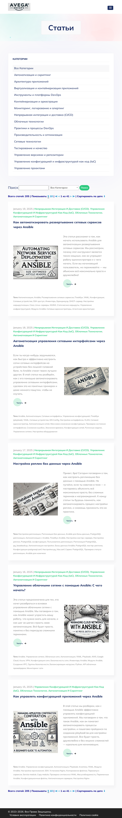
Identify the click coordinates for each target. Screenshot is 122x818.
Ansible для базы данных (77, 534)
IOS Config (54, 420)
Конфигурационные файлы (34, 778)
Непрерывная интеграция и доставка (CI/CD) (43, 115)
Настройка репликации (29, 534)
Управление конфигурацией (76, 416)
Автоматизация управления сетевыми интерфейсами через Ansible (59, 343)
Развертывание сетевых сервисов (58, 297)
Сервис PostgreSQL (74, 549)
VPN (28, 660)
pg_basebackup (20, 545)
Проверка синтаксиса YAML (63, 774)
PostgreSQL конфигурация (33, 541)
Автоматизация (25, 297)
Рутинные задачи (93, 427)
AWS (94, 656)
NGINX (53, 305)
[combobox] (64, 187)
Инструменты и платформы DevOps (37, 95)
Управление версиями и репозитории (39, 155)
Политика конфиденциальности (57, 815)
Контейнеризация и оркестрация (36, 101)
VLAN (87, 420)
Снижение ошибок (35, 427)
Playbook (86, 656)
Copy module (43, 774)
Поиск (84, 187)
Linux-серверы (42, 305)
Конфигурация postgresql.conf (27, 549)
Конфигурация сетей (74, 427)
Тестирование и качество (30, 148)
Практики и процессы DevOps (34, 128)
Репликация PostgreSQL (84, 541)
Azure (22, 660)
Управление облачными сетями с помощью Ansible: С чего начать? (57, 587)
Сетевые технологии (27, 141)
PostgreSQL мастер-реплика (89, 545)
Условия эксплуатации (23, 815)
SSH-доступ (38, 301)
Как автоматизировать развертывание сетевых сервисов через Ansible (57, 224)
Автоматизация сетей (39, 424)
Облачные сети (52, 656)
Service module (29, 774)
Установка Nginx (57, 770)
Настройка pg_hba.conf (53, 549)
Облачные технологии (29, 121)
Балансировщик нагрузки (62, 664)
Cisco (32, 305)
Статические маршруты (68, 305)
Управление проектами (29, 168)
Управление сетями (22, 431)
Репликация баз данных (53, 534)
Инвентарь (50, 301)
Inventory (83, 767)
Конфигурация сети (40, 660)
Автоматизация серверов (60, 778)
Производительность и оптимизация (38, 135)
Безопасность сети (60, 660)
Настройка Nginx (81, 778)
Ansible (37, 297)
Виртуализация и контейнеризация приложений (46, 88)
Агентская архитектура (83, 309)
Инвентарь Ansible (78, 660)
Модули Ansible (38, 309)
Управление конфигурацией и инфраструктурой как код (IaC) (55, 161)
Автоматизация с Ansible (37, 538)
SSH (47, 770)
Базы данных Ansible (65, 545)
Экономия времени (54, 427)
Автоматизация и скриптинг (32, 75)
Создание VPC (20, 664)
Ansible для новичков (36, 553)
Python (78, 664)
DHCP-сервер (75, 301)
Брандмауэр (62, 301)
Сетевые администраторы (59, 309)
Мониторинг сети (35, 668)
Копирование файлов (76, 770)
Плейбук (79, 297)
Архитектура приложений (31, 81)
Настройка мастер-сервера (79, 538)
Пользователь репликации (60, 541)
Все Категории (23, 68)
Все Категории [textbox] (59, 187)
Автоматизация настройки (41, 545)
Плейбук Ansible (57, 538)
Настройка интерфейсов (71, 420)
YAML (86, 297)
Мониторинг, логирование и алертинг (39, 108)
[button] (110, 8)
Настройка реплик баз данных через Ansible (47, 463)
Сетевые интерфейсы (52, 416)
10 (51, 196)
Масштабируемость (86, 774)
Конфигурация (97, 297)
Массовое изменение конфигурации (67, 424)
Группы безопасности (38, 664)
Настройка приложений (32, 770)
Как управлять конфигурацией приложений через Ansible (58, 696)
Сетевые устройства (22, 301)
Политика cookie (88, 815)
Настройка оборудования (45, 431)
